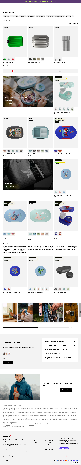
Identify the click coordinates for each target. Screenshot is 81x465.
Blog (34, 447)
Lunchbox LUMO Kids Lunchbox (35, 236)
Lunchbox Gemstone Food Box (35, 62)
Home (4, 20)
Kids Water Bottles (14, 16)
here (7, 347)
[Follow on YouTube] (13, 456)
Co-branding (27, 5)
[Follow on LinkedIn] (16, 456)
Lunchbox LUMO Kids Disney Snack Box (62, 195)
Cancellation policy (49, 444)
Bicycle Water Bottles (40, 16)
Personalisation (13, 5)
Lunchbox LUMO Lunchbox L (60, 292)
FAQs (46, 435)
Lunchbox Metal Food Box (9, 62)
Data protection (49, 440)
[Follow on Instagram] (9, 456)
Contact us (7, 362)
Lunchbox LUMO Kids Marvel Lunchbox (62, 153)
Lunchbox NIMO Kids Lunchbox (10, 153)
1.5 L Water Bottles (31, 16)
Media (34, 440)
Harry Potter (68, 16)
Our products (36, 435)
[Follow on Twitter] (6, 456)
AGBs (46, 438)
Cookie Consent (49, 442)
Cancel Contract (49, 449)
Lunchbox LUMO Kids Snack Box (35, 292)
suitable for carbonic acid (59, 16)
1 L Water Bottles (23, 16)
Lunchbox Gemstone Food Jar (60, 62)
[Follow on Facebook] (3, 456)
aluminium (8, 425)
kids (31, 423)
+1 (50, 233)
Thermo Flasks (6, 16)
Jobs (34, 444)
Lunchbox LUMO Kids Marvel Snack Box (11, 292)
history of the (45, 246)
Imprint (46, 447)
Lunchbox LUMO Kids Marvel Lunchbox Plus (63, 236)
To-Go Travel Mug (49, 16)
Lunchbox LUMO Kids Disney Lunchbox (11, 236)
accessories (31, 425)
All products (36, 438)
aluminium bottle (38, 249)
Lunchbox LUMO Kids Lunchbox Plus (62, 112)
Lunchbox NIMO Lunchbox (34, 153)
